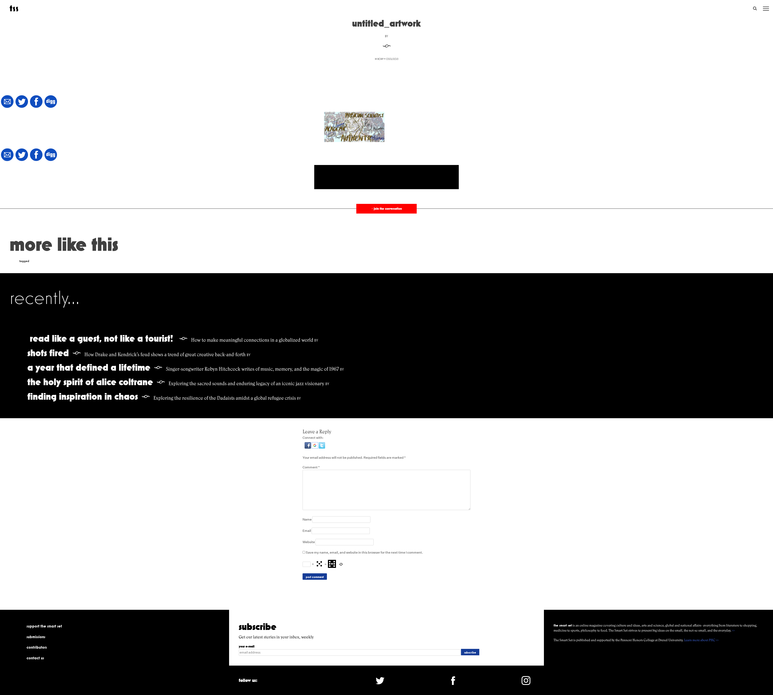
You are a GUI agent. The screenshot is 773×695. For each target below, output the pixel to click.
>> (733, 630)
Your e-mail (246, 646)
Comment (311, 467)
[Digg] (50, 102)
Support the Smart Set (44, 626)
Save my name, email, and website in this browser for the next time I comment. (364, 552)
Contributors (37, 647)
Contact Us (35, 658)
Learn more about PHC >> (701, 640)
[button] (308, 447)
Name (307, 519)
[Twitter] (21, 102)
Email (307, 531)
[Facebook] (36, 102)
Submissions (36, 636)
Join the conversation (386, 209)
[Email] (7, 102)
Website (309, 542)
